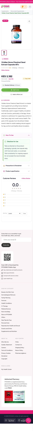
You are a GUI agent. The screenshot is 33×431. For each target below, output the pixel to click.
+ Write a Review (25, 178)
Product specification (12, 171)
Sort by (5, 213)
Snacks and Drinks (6, 328)
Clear (24, 213)
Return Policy (19, 350)
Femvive (3, 300)
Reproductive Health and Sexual (10, 326)
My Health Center (6, 369)
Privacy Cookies (6, 353)
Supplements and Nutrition (9, 331)
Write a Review (5, 70)
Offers (3, 317)
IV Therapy (4, 306)
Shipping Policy (19, 347)
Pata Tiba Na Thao (6, 320)
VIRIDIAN (5, 59)
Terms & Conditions (7, 350)
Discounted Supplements (17, 11)
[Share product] (29, 21)
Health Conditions (6, 303)
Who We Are (5, 342)
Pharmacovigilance (20, 353)
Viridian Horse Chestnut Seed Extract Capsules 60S (15, 13)
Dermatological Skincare (8, 295)
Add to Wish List (17, 94)
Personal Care (5, 323)
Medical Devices (6, 309)
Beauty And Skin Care (7, 292)
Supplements (5, 11)
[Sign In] (30, 7)
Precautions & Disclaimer (14, 165)
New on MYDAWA (6, 314)
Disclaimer (4, 356)
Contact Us (18, 345)
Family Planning (5, 298)
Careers (3, 347)
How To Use (9, 135)
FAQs (17, 342)
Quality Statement (6, 345)
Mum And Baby (5, 311)
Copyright (4, 359)
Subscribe (6, 245)
